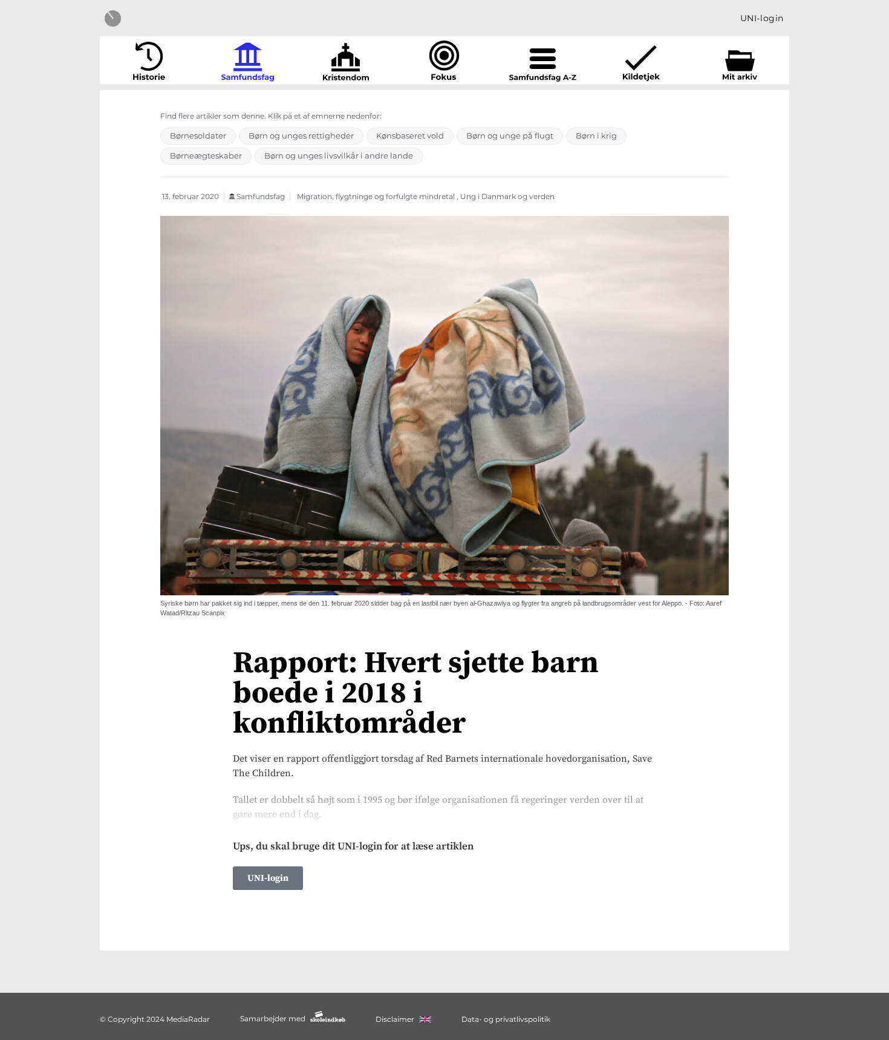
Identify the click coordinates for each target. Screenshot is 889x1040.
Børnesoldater (198, 135)
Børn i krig (596, 135)
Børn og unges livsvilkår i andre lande (338, 155)
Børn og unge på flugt (509, 135)
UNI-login (762, 18)
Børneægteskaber (206, 155)
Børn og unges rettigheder (301, 135)
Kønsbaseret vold (410, 135)
